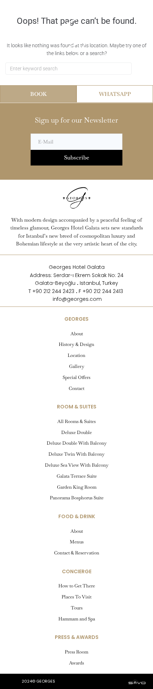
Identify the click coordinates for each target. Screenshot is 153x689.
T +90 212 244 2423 (51, 291)
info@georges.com (76, 299)
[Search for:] (68, 69)
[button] (21, 12)
